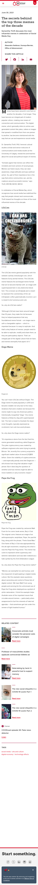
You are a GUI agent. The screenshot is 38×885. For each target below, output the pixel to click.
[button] (8, 59)
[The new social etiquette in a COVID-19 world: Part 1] (6, 692)
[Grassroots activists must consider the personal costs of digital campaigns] (6, 634)
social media (6, 751)
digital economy (7, 754)
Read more (16, 641)
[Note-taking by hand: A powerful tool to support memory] (6, 671)
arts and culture (18, 751)
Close (33, 871)
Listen (4, 737)
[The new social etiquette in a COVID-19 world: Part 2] (6, 711)
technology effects (22, 754)
